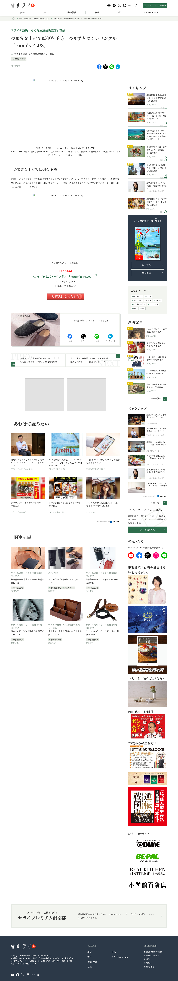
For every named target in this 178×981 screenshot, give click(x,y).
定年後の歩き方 (139, 304)
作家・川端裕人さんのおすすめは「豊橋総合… (156, 385)
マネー (148, 300)
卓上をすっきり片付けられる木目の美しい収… (65, 633)
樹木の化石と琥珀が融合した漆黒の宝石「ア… (27, 633)
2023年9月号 (69, 588)
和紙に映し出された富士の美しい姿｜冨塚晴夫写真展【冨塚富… (156, 98)
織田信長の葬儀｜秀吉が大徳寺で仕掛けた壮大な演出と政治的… (156, 202)
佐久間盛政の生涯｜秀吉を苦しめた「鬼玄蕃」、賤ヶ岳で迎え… (156, 150)
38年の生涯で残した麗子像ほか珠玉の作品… (156, 330)
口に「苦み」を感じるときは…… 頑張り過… (156, 358)
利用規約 (147, 963)
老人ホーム (153, 304)
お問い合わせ (149, 967)
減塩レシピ (137, 300)
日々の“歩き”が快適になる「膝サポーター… (65, 581)
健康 (97, 12)
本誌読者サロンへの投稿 (153, 951)
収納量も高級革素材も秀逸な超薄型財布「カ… (27, 581)
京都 (135, 308)
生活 (120, 12)
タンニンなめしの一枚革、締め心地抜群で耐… (102, 633)
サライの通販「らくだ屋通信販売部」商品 (34, 18)
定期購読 (146, 272)
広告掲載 (147, 959)
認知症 (158, 300)
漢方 (142, 308)
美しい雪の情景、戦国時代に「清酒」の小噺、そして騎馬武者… (156, 168)
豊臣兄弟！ (137, 296)
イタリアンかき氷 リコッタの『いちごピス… (156, 344)
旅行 (46, 12)
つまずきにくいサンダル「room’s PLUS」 (63, 276)
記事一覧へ (156, 398)
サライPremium (120, 956)
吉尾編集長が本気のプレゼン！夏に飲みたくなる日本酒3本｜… (156, 115)
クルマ (148, 296)
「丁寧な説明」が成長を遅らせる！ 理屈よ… (156, 372)
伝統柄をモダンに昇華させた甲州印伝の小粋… (102, 581)
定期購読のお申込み (151, 955)
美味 (22, 12)
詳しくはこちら (147, 529)
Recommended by (103, 522)
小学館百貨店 (19, 58)
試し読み (146, 265)
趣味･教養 (71, 12)
